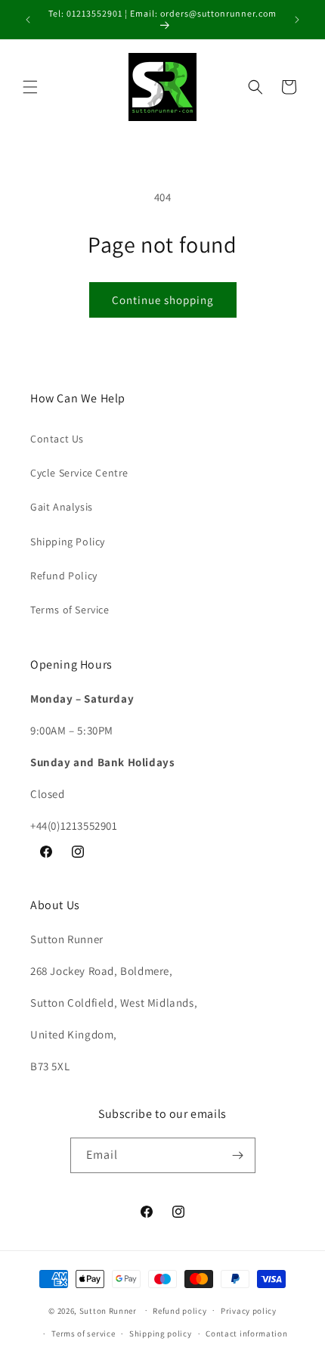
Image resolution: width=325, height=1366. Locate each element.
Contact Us (57, 439)
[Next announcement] (297, 19)
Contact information (246, 1333)
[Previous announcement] (28, 19)
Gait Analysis (61, 507)
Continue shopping (163, 300)
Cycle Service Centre (79, 473)
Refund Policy (64, 575)
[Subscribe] (238, 1155)
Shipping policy (160, 1333)
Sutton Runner (108, 1310)
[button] (30, 87)
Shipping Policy (67, 541)
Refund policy (179, 1310)
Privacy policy (249, 1310)
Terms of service (83, 1333)
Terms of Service (70, 609)
